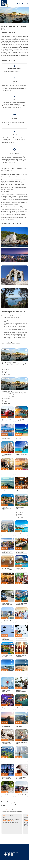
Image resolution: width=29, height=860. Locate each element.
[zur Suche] (22, 3)
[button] (27, 823)
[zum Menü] (27, 3)
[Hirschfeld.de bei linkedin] (12, 854)
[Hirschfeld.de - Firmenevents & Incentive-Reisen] (4, 3)
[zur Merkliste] (24, 3)
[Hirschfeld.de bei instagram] (9, 854)
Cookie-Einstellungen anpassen (11, 852)
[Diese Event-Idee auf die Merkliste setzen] (26, 352)
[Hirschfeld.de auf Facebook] (5, 854)
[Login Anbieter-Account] (17, 3)
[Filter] (19, 3)
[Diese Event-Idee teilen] (26, 355)
